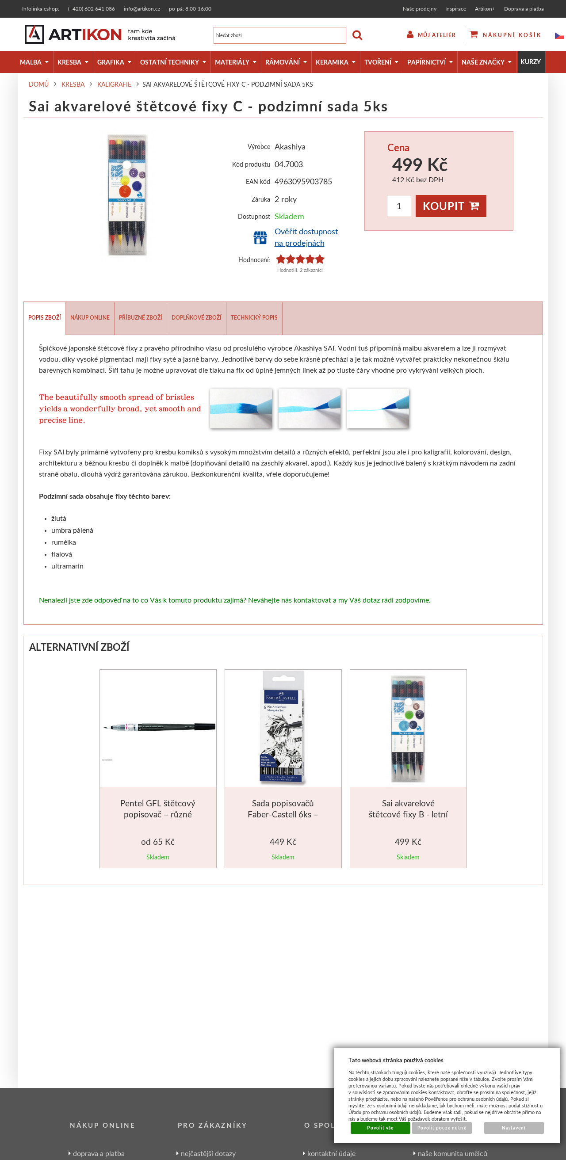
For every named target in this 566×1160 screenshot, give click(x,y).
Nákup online (90, 317)
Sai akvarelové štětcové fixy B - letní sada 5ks (408, 814)
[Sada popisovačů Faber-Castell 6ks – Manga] (283, 730)
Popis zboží (44, 317)
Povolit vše (380, 1127)
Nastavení (514, 1127)
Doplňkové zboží (197, 317)
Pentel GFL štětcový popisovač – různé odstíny (157, 814)
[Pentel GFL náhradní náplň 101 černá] (159, 728)
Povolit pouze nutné (442, 1127)
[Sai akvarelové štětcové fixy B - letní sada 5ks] (408, 730)
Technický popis (254, 317)
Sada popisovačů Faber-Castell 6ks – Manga (283, 814)
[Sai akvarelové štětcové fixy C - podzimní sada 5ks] (127, 195)
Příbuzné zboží (140, 317)
